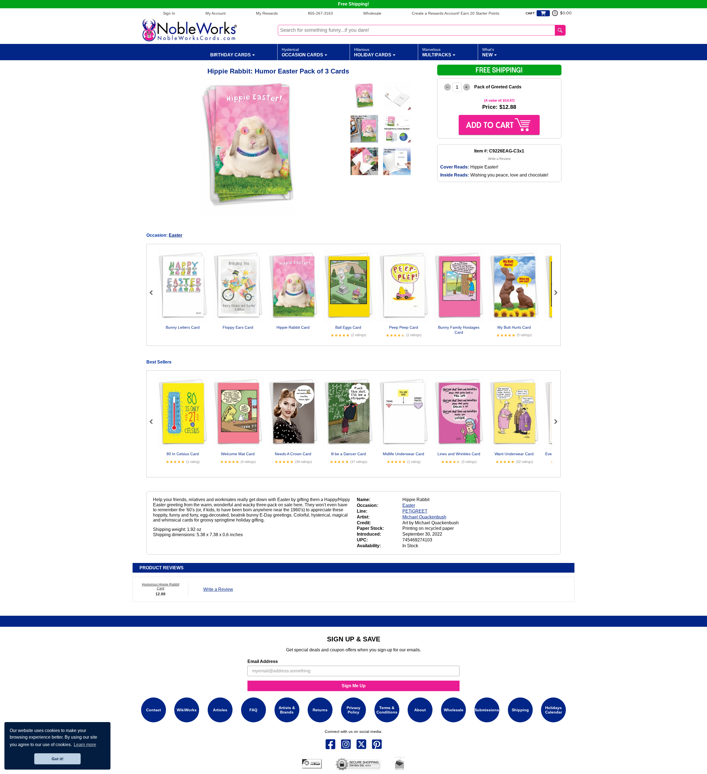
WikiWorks (187, 710)
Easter (175, 235)
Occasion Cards (302, 52)
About (420, 710)
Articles (220, 710)
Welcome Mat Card (238, 454)
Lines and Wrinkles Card (458, 454)
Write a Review (499, 159)
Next (553, 292)
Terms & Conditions (386, 709)
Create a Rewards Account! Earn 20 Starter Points (455, 13)
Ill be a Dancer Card (348, 454)
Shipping (520, 710)
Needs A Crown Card (293, 454)
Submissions (486, 710)
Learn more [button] (85, 744)
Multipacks (436, 52)
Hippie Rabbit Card (293, 327)
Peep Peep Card (403, 327)
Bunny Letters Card (183, 327)
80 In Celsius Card (183, 454)
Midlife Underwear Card (403, 454)
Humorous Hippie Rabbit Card (160, 586)
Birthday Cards (230, 54)
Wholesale (372, 13)
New (488, 52)
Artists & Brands (287, 709)
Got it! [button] (58, 759)
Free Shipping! (353, 4)
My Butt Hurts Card (514, 327)
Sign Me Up (354, 685)
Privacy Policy (353, 709)
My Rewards (267, 13)
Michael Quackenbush (424, 517)
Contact (153, 710)
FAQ (253, 710)
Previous (153, 292)
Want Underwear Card (514, 454)
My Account (215, 13)
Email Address (262, 661)
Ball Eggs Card (348, 327)
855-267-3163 (320, 13)
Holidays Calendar (553, 709)
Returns (320, 710)
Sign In (169, 13)
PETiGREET (415, 511)
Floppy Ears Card (238, 327)
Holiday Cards (372, 52)
